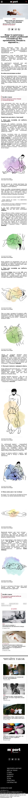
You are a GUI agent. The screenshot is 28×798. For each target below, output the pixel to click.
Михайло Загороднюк (9, 24)
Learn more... (16, 796)
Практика (11, 780)
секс (2, 603)
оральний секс (13, 603)
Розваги (10, 774)
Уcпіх (9, 778)
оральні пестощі (6, 605)
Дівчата (10, 776)
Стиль (9, 772)
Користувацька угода (19, 793)
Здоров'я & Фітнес (14, 768)
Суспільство (12, 782)
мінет (25, 603)
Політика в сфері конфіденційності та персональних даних (11, 792)
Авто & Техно (12, 770)
